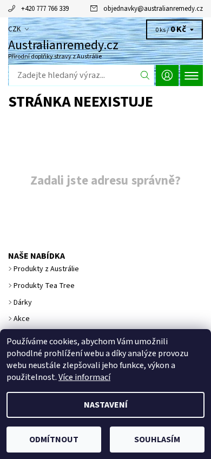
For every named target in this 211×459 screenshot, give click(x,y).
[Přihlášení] (167, 75)
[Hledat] (145, 75)
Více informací (84, 377)
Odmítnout (53, 439)
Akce (22, 318)
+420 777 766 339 (45, 9)
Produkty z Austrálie (46, 269)
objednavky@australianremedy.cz (153, 9)
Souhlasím (157, 439)
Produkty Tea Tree (44, 285)
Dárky (23, 302)
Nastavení (106, 405)
